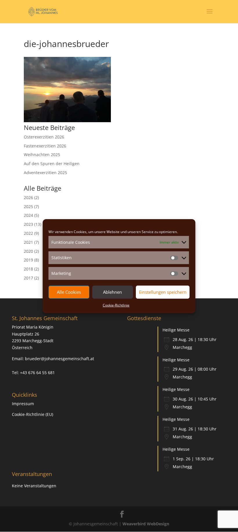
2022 (28, 233)
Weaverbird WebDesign (145, 523)
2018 (28, 269)
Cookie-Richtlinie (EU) (32, 414)
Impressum (23, 403)
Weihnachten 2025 (42, 154)
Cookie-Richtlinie (116, 305)
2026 (28, 197)
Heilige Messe (176, 330)
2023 (28, 224)
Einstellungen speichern (162, 292)
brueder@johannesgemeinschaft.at (59, 358)
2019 (28, 260)
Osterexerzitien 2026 (44, 137)
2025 (28, 206)
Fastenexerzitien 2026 (45, 146)
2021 (28, 242)
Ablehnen (112, 292)
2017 (28, 278)
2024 (28, 215)
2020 (28, 251)
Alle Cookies (69, 292)
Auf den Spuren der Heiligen (52, 163)
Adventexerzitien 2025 (45, 172)
